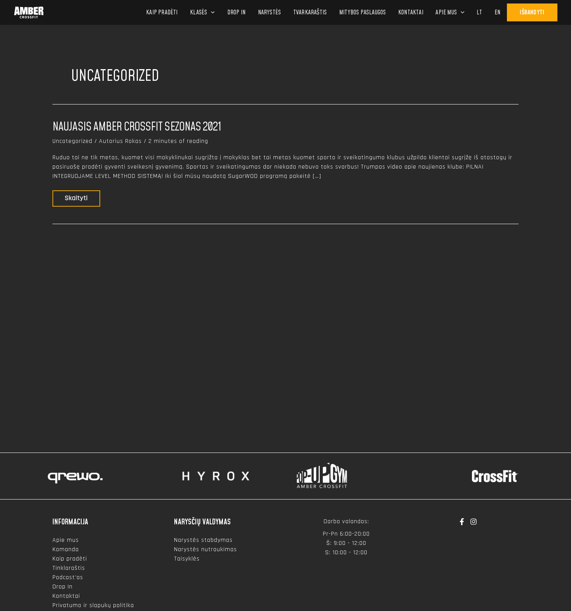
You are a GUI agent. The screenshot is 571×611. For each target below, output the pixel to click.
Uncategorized (72, 141)
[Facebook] (461, 521)
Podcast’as (67, 577)
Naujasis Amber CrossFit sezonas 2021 (136, 127)
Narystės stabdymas (203, 540)
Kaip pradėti (69, 559)
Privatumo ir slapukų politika (93, 605)
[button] (211, 12)
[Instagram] (473, 521)
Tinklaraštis (68, 568)
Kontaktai (66, 596)
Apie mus (65, 540)
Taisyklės (187, 559)
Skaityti (77, 200)
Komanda (65, 549)
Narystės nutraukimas (205, 549)
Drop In (62, 587)
